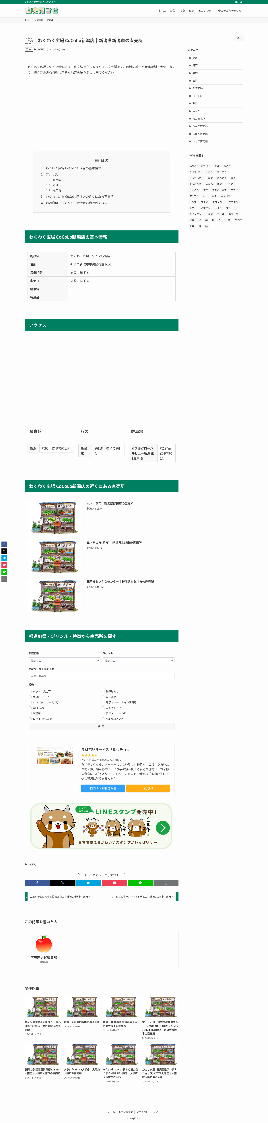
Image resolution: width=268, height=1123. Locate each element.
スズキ (204, 202)
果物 (195, 73)
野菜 (195, 65)
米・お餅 (198, 96)
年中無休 (111, 697)
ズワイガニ (218, 202)
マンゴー (231, 208)
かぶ (217, 166)
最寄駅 (57, 180)
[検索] (241, 2)
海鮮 (195, 80)
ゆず (219, 184)
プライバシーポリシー (148, 1111)
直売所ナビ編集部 (44, 957)
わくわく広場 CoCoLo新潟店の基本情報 (73, 168)
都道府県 (198, 88)
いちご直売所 (200, 141)
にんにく (222, 178)
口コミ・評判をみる (103, 788)
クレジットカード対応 (46, 702)
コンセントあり (115, 708)
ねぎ (233, 178)
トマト (193, 208)
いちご (193, 166)
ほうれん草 (195, 184)
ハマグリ (205, 208)
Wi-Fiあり (38, 708)
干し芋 (220, 214)
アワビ (234, 190)
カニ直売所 (199, 118)
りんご (229, 184)
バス (55, 185)
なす (210, 178)
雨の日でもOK (41, 697)
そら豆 (209, 172)
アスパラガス (219, 190)
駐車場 (57, 190)
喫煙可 (37, 713)
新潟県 (41, 49)
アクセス (52, 174)
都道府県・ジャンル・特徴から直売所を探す (77, 203)
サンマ (193, 202)
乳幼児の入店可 (115, 719)
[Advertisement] (102, 113)
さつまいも (195, 172)
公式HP (148, 788)
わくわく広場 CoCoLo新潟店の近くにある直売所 (80, 196)
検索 (239, 38)
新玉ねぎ (233, 214)
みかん (209, 184)
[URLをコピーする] (166, 883)
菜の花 (238, 220)
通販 (195, 58)
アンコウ (194, 196)
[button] (37, 883)
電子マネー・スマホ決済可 (121, 702)
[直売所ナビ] (42, 10)
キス (214, 196)
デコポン (233, 202)
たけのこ (222, 172)
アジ (205, 190)
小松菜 (209, 214)
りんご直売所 (200, 126)
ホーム (111, 1111)
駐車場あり (112, 691)
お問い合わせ (126, 1111)
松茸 (191, 220)
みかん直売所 (200, 134)
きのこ (227, 166)
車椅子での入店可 (43, 719)
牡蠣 (228, 220)
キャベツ (226, 196)
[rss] (236, 2)
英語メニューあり (116, 713)
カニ (205, 196)
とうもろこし (196, 178)
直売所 (196, 111)
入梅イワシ (195, 214)
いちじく (205, 166)
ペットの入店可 (42, 691)
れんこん (194, 190)
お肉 (195, 103)
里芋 (191, 226)
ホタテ (218, 208)
